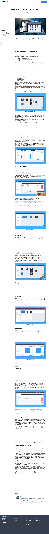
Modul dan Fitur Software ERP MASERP (6, 33)
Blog (36, 518)
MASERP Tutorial (38, 520)
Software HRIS (26, 524)
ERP (27, 14)
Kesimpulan (4, 36)
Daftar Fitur (26, 516)
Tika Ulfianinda (29, 12)
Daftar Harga (15, 520)
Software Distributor (27, 520)
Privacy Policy (40, 532)
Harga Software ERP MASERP (6, 35)
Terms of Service (45, 532)
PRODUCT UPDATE (30, 14)
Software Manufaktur (27, 518)
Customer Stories (16, 518)
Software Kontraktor (27, 522)
